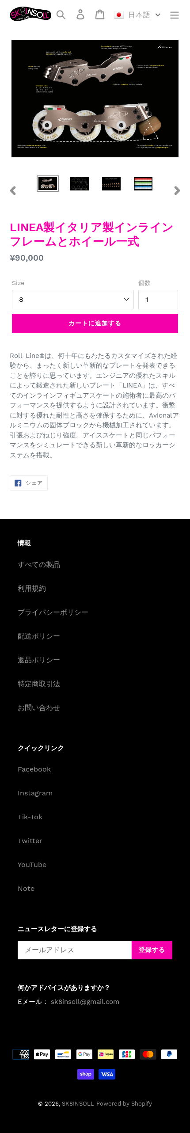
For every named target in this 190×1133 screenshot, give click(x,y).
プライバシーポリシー (53, 612)
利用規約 (32, 588)
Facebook (34, 769)
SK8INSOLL (78, 1103)
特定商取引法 (39, 684)
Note (26, 888)
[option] (48, 185)
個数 (144, 282)
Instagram (35, 793)
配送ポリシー (39, 636)
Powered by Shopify (124, 1103)
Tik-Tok (30, 817)
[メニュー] (174, 14)
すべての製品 (39, 564)
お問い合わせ (39, 707)
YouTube (32, 864)
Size (18, 282)
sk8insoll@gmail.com (85, 1002)
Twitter (30, 840)
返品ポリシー (39, 660)
